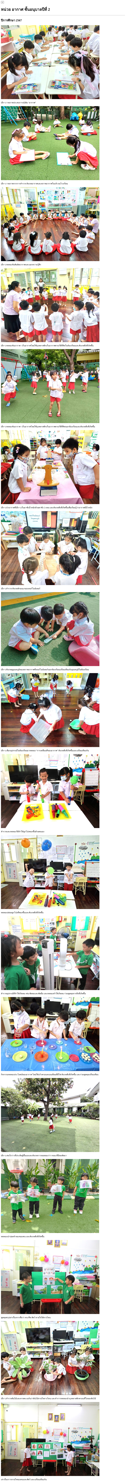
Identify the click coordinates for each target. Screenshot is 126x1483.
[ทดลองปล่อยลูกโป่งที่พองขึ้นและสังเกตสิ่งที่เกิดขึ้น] (50, 908)
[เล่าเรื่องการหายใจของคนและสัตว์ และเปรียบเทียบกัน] (50, 1475)
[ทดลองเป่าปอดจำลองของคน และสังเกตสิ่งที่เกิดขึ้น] (50, 1232)
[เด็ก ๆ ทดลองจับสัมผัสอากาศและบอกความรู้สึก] (50, 260)
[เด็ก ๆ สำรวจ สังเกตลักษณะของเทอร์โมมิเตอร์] (50, 584)
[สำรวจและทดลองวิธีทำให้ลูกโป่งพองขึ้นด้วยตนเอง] (50, 827)
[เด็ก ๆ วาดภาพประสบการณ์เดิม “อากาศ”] (50, 98)
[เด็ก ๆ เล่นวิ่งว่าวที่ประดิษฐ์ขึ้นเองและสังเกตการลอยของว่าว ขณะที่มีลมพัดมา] (50, 1151)
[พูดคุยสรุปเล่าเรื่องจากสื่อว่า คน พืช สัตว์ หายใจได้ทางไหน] (50, 1313)
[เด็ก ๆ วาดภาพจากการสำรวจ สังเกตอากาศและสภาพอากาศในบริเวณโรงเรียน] (50, 179)
